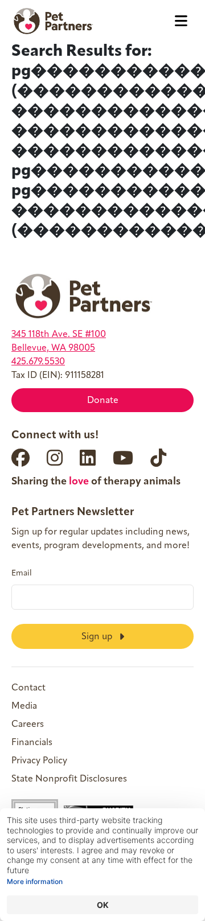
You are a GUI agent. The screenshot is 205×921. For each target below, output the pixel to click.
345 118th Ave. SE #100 (58, 334)
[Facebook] (20, 458)
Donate (102, 400)
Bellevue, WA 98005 (53, 348)
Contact (28, 688)
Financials (31, 742)
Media (24, 706)
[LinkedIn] (88, 458)
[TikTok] (158, 458)
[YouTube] (123, 458)
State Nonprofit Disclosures (69, 779)
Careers (27, 724)
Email (21, 574)
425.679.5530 (38, 362)
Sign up (97, 637)
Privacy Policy (39, 761)
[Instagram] (55, 458)
